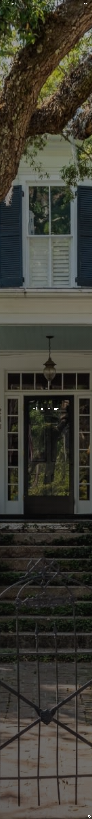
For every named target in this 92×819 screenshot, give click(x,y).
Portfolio (24, 2)
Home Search (33, 2)
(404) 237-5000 (53, 2)
